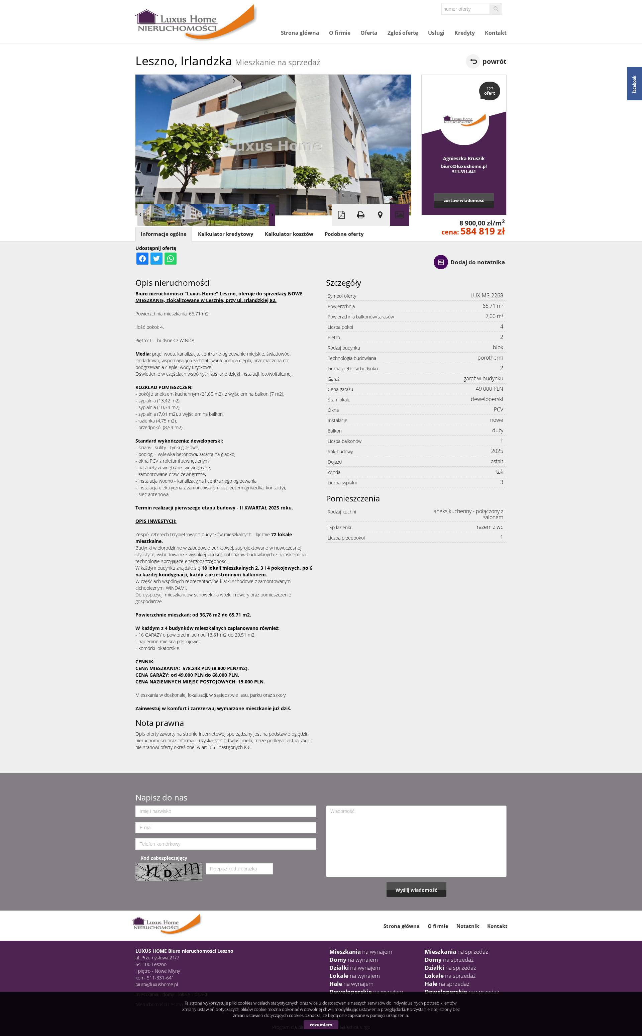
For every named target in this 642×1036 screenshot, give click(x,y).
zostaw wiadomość (464, 200)
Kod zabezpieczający (163, 858)
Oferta (369, 32)
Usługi (436, 32)
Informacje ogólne (164, 234)
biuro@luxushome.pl (464, 166)
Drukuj (360, 215)
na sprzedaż (456, 951)
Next (272, 215)
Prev (140, 215)
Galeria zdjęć (399, 215)
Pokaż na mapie (380, 215)
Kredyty (464, 32)
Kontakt (496, 32)
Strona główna (300, 32)
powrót (495, 61)
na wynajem (360, 951)
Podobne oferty (344, 234)
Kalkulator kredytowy (225, 234)
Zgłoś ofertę (403, 32)
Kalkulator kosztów (289, 234)
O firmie (339, 32)
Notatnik (467, 926)
